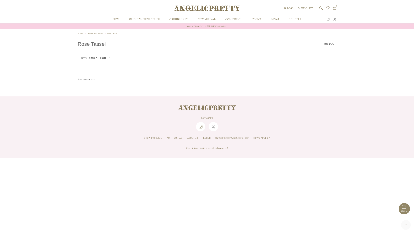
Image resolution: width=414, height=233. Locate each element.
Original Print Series (95, 33)
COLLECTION (233, 19)
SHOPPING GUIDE (153, 138)
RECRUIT (206, 138)
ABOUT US (192, 138)
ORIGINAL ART (178, 19)
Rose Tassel (112, 33)
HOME (80, 33)
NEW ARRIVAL (207, 19)
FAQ (168, 138)
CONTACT (179, 138)
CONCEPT (295, 19)
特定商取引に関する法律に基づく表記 (232, 138)
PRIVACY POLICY (261, 138)
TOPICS (256, 19)
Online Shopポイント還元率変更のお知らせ (207, 25)
